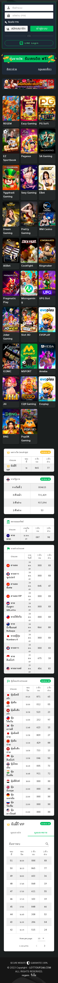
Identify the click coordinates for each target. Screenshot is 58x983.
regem (25, 975)
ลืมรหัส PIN (13, 22)
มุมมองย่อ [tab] (16, 832)
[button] (41, 938)
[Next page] (45, 946)
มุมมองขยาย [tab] (40, 832)
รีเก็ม (33, 975)
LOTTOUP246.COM (40, 967)
